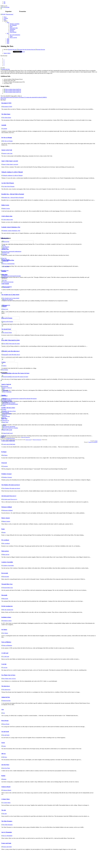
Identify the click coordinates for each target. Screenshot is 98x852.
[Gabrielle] (4, 128)
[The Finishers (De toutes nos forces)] (11, 488)
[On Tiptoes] (5, 633)
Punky (3, 529)
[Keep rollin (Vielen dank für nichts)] (11, 343)
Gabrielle (3, 125)
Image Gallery (7, 53)
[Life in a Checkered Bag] (8, 263)
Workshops (12, 29)
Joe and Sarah (5, 731)
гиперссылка (28, 439)
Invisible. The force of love (8, 407)
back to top (3, 98)
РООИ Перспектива (10, 438)
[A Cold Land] (5, 656)
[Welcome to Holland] (7, 510)
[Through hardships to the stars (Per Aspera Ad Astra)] (15, 376)
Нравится (22, 51)
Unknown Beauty (6, 786)
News (5, 17)
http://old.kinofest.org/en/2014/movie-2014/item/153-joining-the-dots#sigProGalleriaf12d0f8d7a (24, 97)
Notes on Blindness (6, 642)
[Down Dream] (5, 724)
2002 (8, 43)
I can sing (3, 664)
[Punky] (4, 532)
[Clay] (3, 713)
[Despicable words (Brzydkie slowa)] (11, 354)
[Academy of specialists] (8, 565)
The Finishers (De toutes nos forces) (10, 484)
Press (5, 19)
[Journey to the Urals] (7, 153)
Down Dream (4, 720)
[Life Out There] (6, 768)
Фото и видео (13, 37)
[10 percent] (5, 466)
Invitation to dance (6, 617)
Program (12, 30)
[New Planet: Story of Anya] (9, 678)
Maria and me (5, 551)
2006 (8, 40)
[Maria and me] (5, 554)
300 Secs (3, 753)
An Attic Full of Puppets (7, 183)
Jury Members (13, 25)
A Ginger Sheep (5, 799)
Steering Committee (14, 23)
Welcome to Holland (6, 507)
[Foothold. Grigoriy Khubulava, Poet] (11, 230)
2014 (8, 22)
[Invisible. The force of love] (9, 411)
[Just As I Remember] (7, 835)
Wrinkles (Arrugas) (6, 473)
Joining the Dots (5, 697)
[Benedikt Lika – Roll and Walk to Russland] (13, 197)
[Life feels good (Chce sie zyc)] (9, 499)
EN (4, 3)
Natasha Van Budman (93, 442)
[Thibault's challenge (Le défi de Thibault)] (12, 175)
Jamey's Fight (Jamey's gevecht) (9, 161)
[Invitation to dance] (7, 620)
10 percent (4, 462)
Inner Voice (4, 418)
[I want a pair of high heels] (8, 444)
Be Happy (4, 451)
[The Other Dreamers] (7, 824)
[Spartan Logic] (5, 252)
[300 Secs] (4, 757)
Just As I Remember (6, 832)
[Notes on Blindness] (7, 645)
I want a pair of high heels (8, 440)
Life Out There (5, 764)
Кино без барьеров (25, 437)
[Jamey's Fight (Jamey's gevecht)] (10, 164)
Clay (2, 709)
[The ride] (4, 813)
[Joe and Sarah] (5, 735)
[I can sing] (4, 667)
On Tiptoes (4, 629)
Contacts (6, 18)
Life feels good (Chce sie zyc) (8, 496)
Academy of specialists (7, 562)
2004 (8, 41)
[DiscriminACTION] (7, 106)
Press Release (13, 32)
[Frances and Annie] (7, 846)
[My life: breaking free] (7, 609)
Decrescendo (4, 573)
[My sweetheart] (6, 543)
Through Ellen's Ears (7, 584)
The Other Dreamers (6, 821)
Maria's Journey (5, 518)
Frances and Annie (6, 843)
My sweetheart (5, 540)
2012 (8, 33)
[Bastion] (4, 779)
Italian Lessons (5, 205)
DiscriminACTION (6, 103)
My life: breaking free (7, 606)
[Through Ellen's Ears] (7, 587)
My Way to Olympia (6, 137)
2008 (8, 39)
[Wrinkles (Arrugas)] (7, 477)
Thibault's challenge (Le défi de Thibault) (12, 172)
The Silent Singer (5, 114)
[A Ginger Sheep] (6, 802)
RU (4, 2)
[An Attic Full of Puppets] (8, 186)
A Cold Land (4, 653)
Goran (3, 742)
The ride (3, 810)
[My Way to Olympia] (7, 141)
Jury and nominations (15, 34)
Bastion (3, 775)
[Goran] (4, 746)
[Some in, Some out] (7, 387)
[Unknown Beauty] (6, 790)
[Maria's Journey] (6, 521)
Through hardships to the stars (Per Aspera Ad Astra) (15, 373)
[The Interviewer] (6, 689)
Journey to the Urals (6, 150)
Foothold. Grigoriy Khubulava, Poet (10, 227)
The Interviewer (5, 686)
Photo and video (14, 28)
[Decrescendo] (5, 576)
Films (11, 26)
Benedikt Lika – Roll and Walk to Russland (12, 194)
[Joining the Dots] (6, 700)
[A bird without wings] (7, 219)
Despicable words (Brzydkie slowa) (10, 351)
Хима (96, 440)
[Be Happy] (5, 455)
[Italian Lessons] (6, 208)
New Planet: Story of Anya (8, 675)
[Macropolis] (5, 598)
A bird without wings (6, 216)
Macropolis (4, 595)
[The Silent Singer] (6, 117)
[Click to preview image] (5, 69)
